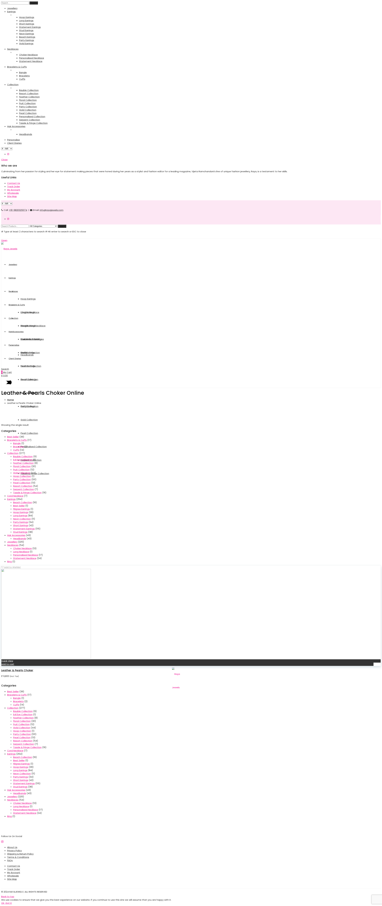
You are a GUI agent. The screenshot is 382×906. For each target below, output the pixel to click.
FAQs (10, 860)
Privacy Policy (14, 850)
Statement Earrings (30, 27)
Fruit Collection (27, 103)
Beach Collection (22, 502)
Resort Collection (28, 93)
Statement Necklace (30, 61)
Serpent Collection (29, 119)
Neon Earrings (26, 33)
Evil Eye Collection (23, 459)
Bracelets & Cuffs (17, 66)
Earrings (11, 11)
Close (4, 159)
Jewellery (12, 8)
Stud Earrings (26, 30)
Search (34, 3)
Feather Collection (29, 96)
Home (10, 399)
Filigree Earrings (21, 509)
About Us (12, 847)
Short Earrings (26, 23)
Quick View (7, 660)
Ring (9, 561)
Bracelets (24, 75)
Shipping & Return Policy (20, 853)
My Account (13, 189)
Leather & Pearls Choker (17, 670)
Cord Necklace (15, 495)
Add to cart (7, 664)
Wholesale (13, 193)
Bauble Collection (29, 90)
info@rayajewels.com (51, 210)
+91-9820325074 (18, 210)
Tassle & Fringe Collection (33, 123)
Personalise (13, 139)
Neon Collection (22, 518)
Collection (13, 84)
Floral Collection (28, 100)
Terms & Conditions (18, 857)
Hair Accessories (16, 126)
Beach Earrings (27, 37)
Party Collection (28, 106)
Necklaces (13, 49)
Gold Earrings (26, 43)
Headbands (25, 134)
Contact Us (13, 183)
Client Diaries (14, 143)
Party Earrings (26, 40)
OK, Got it (6, 903)
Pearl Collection (28, 113)
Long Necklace (21, 551)
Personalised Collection (32, 116)
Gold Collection (27, 109)
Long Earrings (26, 20)
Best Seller (13, 436)
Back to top (7, 896)
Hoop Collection (22, 476)
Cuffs (22, 79)
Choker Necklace (28, 54)
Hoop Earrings (26, 17)
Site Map (12, 196)
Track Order (13, 186)
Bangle (23, 72)
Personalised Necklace (31, 58)
